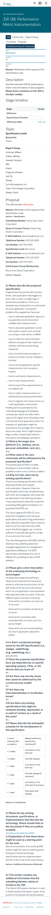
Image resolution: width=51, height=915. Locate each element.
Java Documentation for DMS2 (20, 833)
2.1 (7, 59)
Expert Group (32, 37)
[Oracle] (7, 902)
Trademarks (40, 907)
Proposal (22, 41)
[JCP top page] (8, 3)
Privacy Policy (29, 907)
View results (43, 122)
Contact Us (6, 907)
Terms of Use (19, 907)
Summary (11, 41)
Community (17, 37)
